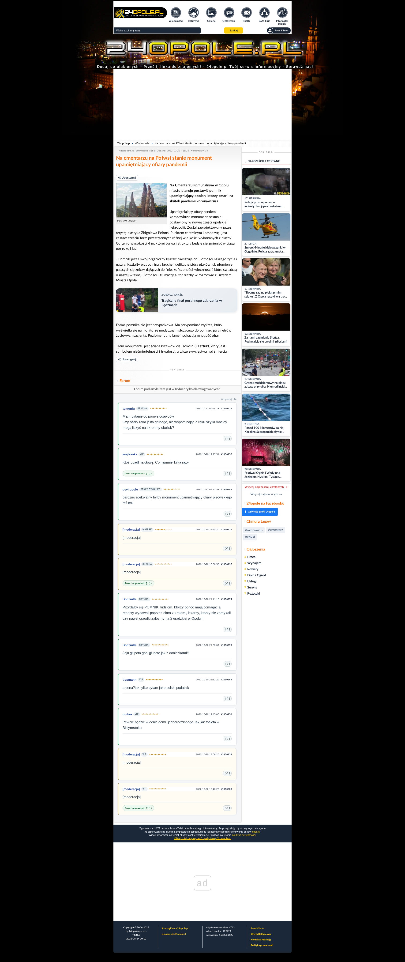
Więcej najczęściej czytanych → (266, 487)
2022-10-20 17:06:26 (207, 754)
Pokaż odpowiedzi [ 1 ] (138, 473)
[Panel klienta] (278, 30)
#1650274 (226, 599)
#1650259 (226, 714)
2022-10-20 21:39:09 (207, 645)
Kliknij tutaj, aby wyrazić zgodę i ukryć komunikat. (202, 838)
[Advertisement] (202, 104)
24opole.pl (124, 143)
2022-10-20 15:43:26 (207, 789)
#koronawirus (253, 530)
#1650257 (226, 454)
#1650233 (226, 789)
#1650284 (226, 489)
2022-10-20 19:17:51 (207, 454)
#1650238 (226, 754)
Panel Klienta (257, 928)
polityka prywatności (244, 835)
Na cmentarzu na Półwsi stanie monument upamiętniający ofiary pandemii (200, 143)
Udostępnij (129, 177)
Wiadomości (142, 143)
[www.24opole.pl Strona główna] (140, 16)
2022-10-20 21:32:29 (207, 679)
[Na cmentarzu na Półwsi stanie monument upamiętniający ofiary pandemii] (141, 200)
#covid (250, 537)
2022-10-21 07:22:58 (207, 489)
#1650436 (226, 408)
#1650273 (226, 645)
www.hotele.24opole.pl (173, 934)
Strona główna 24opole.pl (174, 928)
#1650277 (226, 529)
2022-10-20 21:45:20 (207, 529)
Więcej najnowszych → (266, 494)
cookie (256, 831)
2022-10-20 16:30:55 (207, 564)
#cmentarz (275, 530)
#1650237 (226, 564)
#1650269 (226, 679)
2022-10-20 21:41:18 (207, 599)
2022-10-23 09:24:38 (207, 408)
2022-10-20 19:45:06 (207, 714)
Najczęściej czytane (264, 161)
